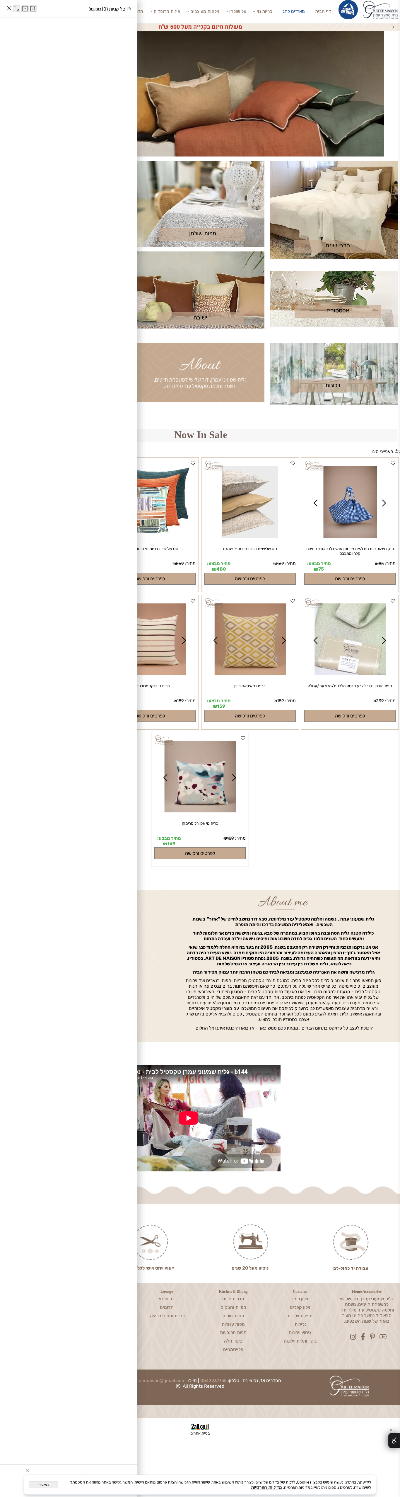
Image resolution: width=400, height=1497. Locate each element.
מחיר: (390, 563)
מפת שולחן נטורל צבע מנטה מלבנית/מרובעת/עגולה (350, 685)
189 (280, 700)
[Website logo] (380, 12)
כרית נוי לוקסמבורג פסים (150, 685)
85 (381, 563)
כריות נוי (264, 11)
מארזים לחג (294, 11)
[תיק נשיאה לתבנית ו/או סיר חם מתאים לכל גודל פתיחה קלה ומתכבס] (350, 536)
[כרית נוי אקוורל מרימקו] (200, 811)
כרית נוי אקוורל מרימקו (200, 823)
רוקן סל (95, 8)
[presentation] (393, 27)
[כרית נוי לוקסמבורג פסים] (150, 673)
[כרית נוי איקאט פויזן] (250, 673)
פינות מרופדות (166, 11)
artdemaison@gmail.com (159, 1380)
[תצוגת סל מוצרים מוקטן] (33, 8)
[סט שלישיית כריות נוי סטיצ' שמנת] (250, 536)
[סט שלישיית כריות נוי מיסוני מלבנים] (150, 532)
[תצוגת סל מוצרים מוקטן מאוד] (24, 8)
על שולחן (237, 11)
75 (321, 569)
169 (171, 843)
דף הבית (323, 11)
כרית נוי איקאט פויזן (250, 685)
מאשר (43, 1485)
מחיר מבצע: (319, 563)
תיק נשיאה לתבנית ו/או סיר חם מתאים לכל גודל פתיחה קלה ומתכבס (350, 551)
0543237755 (213, 1380)
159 (221, 706)
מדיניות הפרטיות (266, 1487)
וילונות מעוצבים (204, 11)
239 (380, 700)
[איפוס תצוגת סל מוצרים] (16, 8)
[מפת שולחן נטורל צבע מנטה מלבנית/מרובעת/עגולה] (350, 673)
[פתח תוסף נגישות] (394, 1440)
